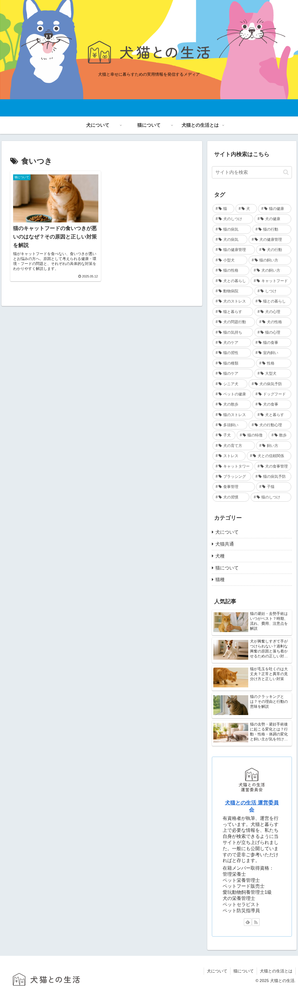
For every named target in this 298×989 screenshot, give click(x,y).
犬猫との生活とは (276, 971)
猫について (243, 971)
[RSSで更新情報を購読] (256, 922)
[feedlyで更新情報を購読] (247, 922)
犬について (217, 971)
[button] (286, 172)
